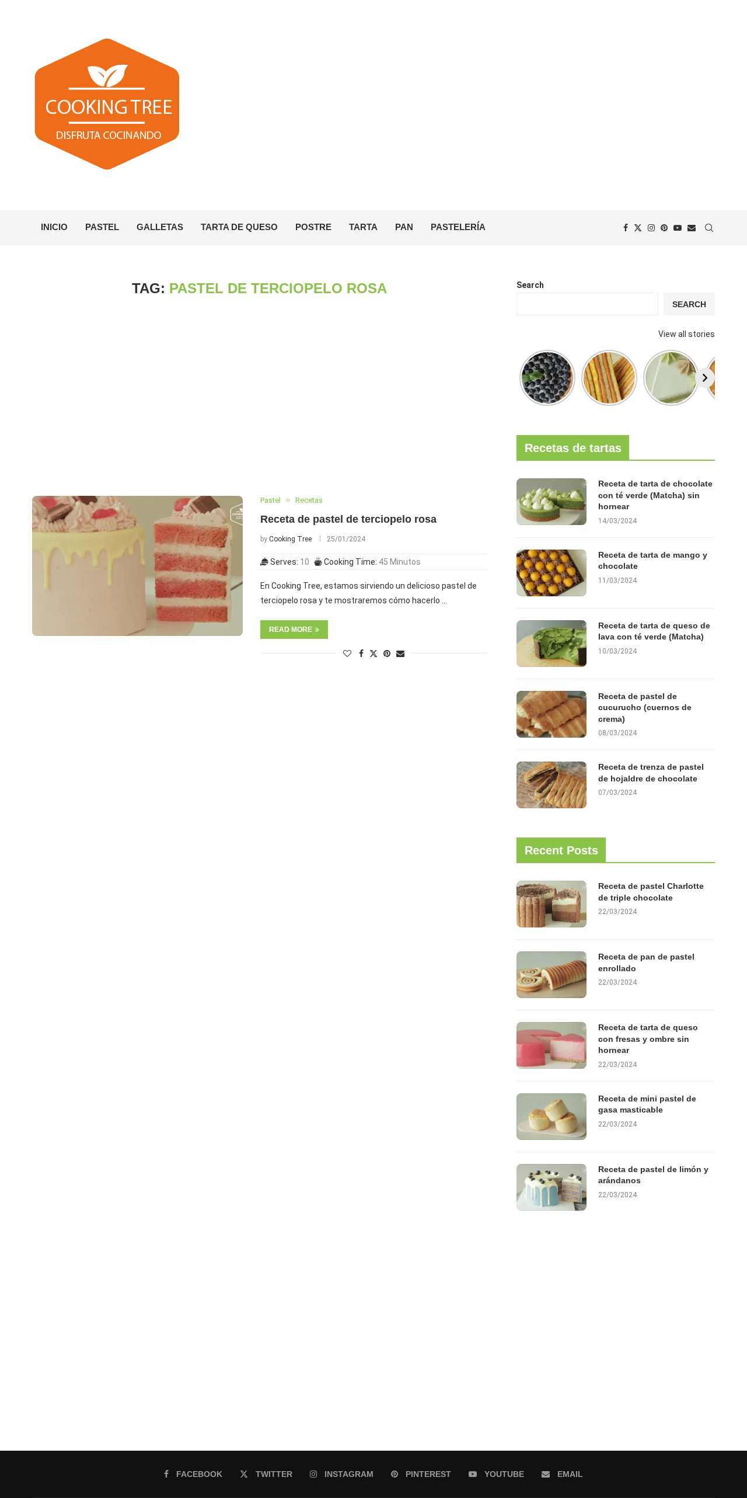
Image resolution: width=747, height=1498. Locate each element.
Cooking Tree (290, 539)
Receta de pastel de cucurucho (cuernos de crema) (645, 707)
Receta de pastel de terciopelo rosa (348, 519)
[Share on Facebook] (361, 653)
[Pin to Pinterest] (386, 653)
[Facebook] (625, 228)
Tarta (363, 227)
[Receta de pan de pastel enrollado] (551, 974)
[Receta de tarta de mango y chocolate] (551, 573)
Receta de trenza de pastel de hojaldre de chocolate (651, 772)
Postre (313, 227)
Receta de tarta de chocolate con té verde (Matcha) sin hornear (655, 495)
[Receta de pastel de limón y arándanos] (551, 1187)
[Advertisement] (490, 105)
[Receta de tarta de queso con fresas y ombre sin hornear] (551, 1045)
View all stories (686, 334)
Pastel (102, 227)
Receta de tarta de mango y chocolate (652, 560)
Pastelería (458, 227)
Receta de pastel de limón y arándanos (653, 1175)
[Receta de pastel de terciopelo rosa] (137, 566)
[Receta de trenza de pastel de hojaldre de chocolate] (551, 785)
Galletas (160, 227)
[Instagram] (651, 228)
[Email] (691, 228)
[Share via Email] (400, 653)
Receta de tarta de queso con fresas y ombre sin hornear (648, 1039)
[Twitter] (638, 228)
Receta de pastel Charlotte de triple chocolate (651, 891)
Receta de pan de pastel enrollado (646, 962)
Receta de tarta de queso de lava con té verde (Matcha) (654, 631)
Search (530, 285)
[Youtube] (677, 228)
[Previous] (526, 378)
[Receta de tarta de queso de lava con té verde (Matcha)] (551, 643)
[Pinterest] (664, 228)
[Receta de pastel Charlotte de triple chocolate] (551, 904)
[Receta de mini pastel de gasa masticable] (551, 1116)
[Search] (709, 228)
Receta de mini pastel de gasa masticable (647, 1104)
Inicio (54, 227)
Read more (290, 629)
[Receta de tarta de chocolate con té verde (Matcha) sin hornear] (551, 501)
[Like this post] (347, 653)
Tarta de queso (239, 227)
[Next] (705, 378)
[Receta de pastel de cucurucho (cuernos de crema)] (551, 714)
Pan (404, 227)
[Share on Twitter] (373, 653)
